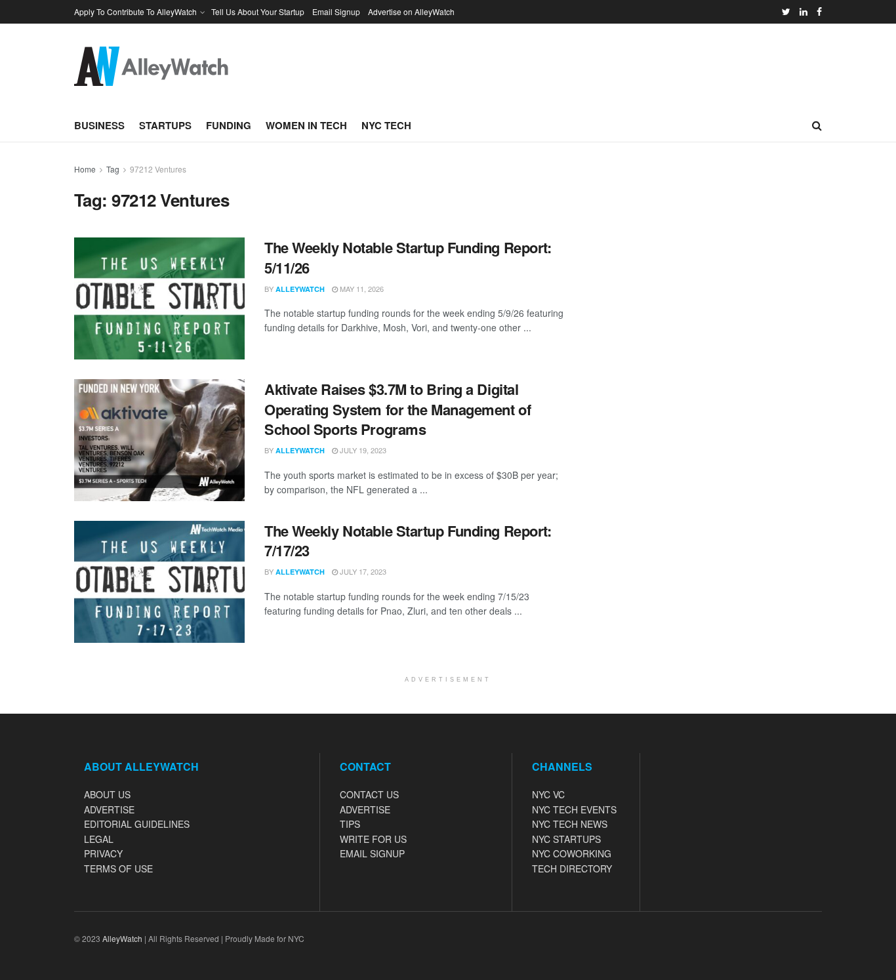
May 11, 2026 (361, 288)
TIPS (350, 823)
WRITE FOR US (373, 839)
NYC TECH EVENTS (574, 809)
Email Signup (336, 11)
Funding (228, 125)
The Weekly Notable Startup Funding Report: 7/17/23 (408, 540)
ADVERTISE (109, 809)
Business (99, 125)
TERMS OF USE (118, 868)
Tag (112, 168)
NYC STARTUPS (566, 839)
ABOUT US (107, 794)
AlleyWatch (300, 289)
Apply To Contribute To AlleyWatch (135, 11)
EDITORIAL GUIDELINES (137, 823)
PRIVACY (103, 853)
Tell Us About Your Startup (257, 11)
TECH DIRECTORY (572, 868)
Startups (165, 125)
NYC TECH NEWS (569, 823)
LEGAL (98, 839)
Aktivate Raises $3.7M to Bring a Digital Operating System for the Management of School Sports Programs (397, 409)
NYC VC (548, 794)
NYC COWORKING (571, 853)
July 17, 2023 (362, 571)
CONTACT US (369, 794)
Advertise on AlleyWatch (411, 11)
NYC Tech (386, 125)
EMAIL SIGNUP (372, 853)
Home (85, 168)
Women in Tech (306, 125)
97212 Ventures (158, 168)
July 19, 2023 (362, 450)
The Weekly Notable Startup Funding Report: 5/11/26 (408, 257)
